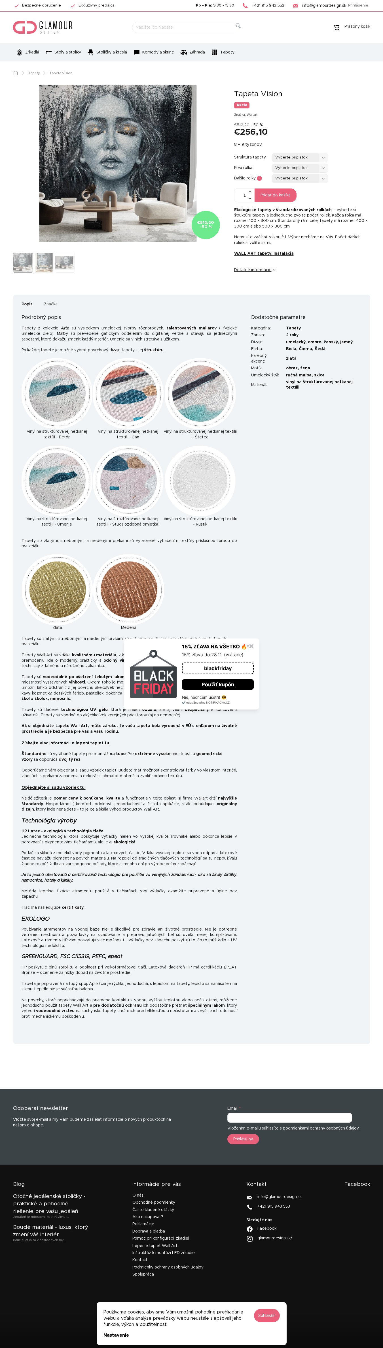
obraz (292, 368)
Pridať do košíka (276, 195)
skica (319, 375)
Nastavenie (116, 1335)
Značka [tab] (51, 304)
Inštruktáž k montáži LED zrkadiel (164, 1253)
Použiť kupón (218, 684)
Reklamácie (143, 1224)
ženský (331, 342)
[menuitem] (27, 52)
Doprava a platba (148, 1231)
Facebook (266, 1229)
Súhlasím (267, 1315)
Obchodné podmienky (153, 1203)
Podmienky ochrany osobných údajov (168, 1267)
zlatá (291, 359)
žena (305, 368)
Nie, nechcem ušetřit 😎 (204, 697)
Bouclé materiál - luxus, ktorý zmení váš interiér (50, 1231)
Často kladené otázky (153, 1210)
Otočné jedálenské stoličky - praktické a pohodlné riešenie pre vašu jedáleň (49, 1204)
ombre (314, 342)
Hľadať (242, 32)
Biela (291, 349)
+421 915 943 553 (273, 1206)
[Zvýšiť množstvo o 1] (250, 192)
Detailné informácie (253, 270)
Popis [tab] (27, 304)
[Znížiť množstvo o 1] (250, 198)
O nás (137, 1195)
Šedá (320, 349)
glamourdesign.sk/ (274, 1238)
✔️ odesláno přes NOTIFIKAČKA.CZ (206, 702)
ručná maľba (299, 375)
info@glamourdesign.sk (279, 1197)
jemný (346, 342)
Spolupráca (143, 1274)
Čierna (305, 349)
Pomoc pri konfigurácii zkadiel (160, 1238)
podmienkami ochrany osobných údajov (321, 1128)
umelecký (295, 342)
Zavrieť (278, 289)
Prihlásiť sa (243, 1139)
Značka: (245, 114)
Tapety (293, 328)
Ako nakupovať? (147, 1217)
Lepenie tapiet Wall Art (154, 1246)
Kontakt (139, 1260)
